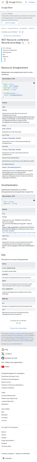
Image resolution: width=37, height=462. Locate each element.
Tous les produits (6, 446)
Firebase (3, 437)
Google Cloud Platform (7, 440)
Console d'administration (8, 395)
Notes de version (6, 382)
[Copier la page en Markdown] (28, 42)
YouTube (4, 420)
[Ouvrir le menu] (3, 2)
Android (3, 432)
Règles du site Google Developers (20, 339)
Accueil (3, 28)
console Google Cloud (7, 401)
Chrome (3, 435)
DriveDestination (16, 95)
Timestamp (11, 138)
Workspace (20, 2)
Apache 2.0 (22, 337)
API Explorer (4, 404)
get (3, 303)
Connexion (32, 2)
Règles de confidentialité (23, 453)
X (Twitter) (4, 417)
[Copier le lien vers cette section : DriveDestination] (19, 185)
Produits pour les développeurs (10, 379)
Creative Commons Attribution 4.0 (16, 335)
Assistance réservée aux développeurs (12, 385)
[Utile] (19, 32)
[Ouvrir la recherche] (26, 2)
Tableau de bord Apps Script (9, 398)
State (16, 86)
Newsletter (4, 415)
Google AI (4, 443)
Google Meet (6, 8)
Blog (2, 412)
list (3, 309)
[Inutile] (22, 32)
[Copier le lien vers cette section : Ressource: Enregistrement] (30, 68)
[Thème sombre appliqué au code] (34, 83)
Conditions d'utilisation (7, 388)
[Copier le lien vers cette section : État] (7, 255)
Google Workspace (13, 28)
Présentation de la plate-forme (10, 376)
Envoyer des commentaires (12, 36)
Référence (31, 28)
